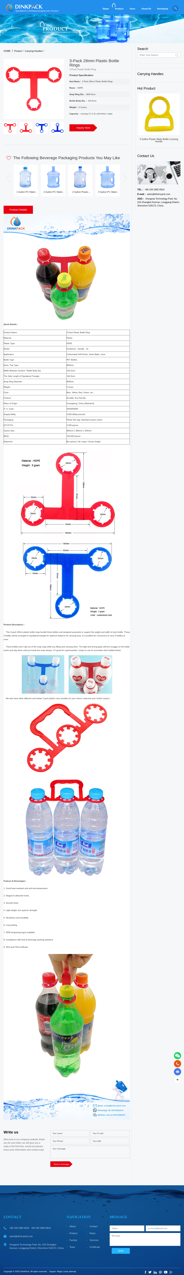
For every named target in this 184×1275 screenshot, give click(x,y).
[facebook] (145, 1272)
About (72, 1226)
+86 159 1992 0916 (150, 189)
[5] (165, 1272)
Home (106, 8)
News (132, 8)
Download (162, 8)
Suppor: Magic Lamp (58, 1271)
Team (72, 1247)
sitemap (72, 1271)
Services (94, 1240)
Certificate (95, 1247)
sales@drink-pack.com (153, 194)
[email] (177, 1071)
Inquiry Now (83, 127)
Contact (93, 1226)
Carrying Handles (34, 51)
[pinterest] (160, 1272)
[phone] (177, 1063)
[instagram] (155, 1272)
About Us (146, 8)
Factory (73, 1240)
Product (119, 8)
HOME (7, 51)
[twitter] (150, 1272)
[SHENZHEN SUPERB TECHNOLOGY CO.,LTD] (10, 7)
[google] (170, 1272)
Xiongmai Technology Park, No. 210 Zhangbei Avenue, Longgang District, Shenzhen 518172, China (158, 202)
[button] (123, 178)
